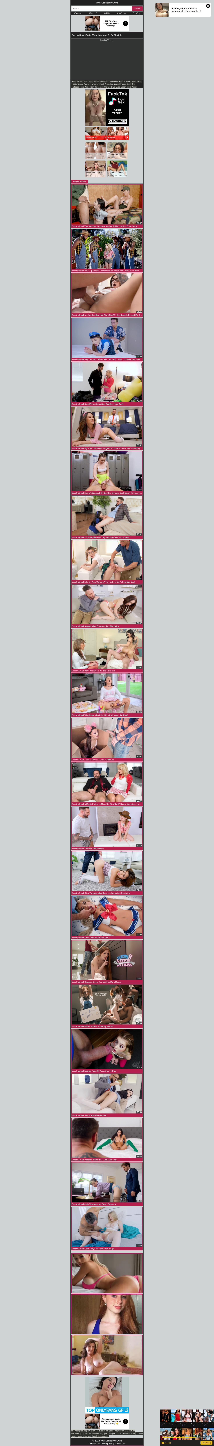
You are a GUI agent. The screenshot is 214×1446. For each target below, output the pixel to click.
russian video (93, 1433)
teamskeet (113, 82)
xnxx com (87, 1436)
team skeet (136, 82)
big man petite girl (102, 87)
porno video (117, 1433)
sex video (75, 1431)
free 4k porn (85, 1431)
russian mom (103, 1436)
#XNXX (107, 13)
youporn (83, 1433)
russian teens (76, 1436)
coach (123, 87)
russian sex (104, 1431)
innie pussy (132, 87)
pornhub (139, 1433)
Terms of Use (94, 1443)
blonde (80, 84)
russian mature (129, 1433)
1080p (74, 84)
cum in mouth (98, 84)
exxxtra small (125, 82)
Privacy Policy (108, 1443)
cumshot (88, 84)
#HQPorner (121, 13)
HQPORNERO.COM (107, 2)
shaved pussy (119, 84)
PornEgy (136, 13)
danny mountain (101, 82)
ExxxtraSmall (77, 82)
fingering (109, 84)
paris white (88, 82)
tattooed (75, 87)
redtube (132, 1431)
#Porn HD (93, 13)
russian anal (123, 1431)
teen (82, 87)
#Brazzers (78, 13)
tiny (92, 87)
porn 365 (108, 1433)
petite (86, 87)
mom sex (95, 1431)
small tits (131, 84)
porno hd (113, 1431)
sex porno (75, 1433)
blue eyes (115, 87)
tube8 (94, 1436)
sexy (101, 1433)
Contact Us (120, 1443)
